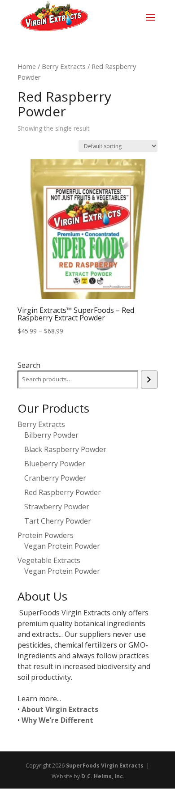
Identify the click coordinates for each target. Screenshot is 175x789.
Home (27, 66)
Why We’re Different (57, 720)
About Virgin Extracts (60, 709)
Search (29, 365)
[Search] (149, 379)
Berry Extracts (64, 66)
